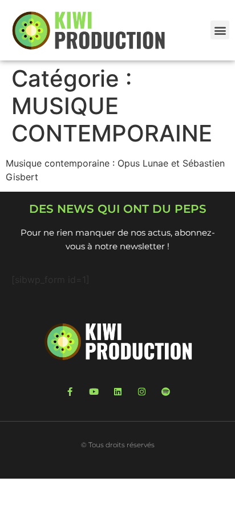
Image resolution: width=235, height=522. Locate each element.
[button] (219, 30)
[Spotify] (165, 391)
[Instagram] (141, 391)
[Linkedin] (117, 391)
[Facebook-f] (69, 391)
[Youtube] (93, 391)
